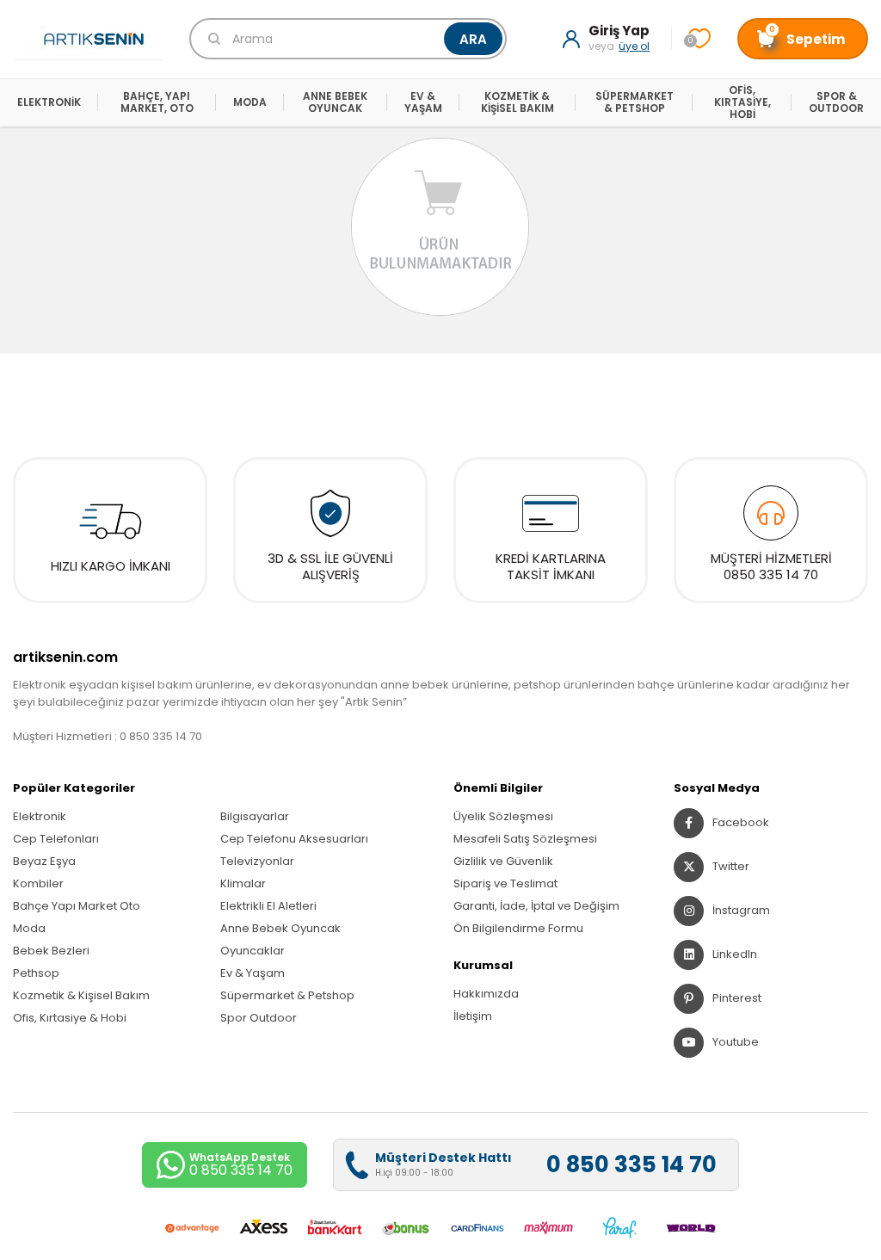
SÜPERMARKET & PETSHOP (634, 102)
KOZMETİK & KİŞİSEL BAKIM (517, 102)
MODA (250, 102)
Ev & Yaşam (252, 973)
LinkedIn (734, 954)
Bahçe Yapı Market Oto (76, 906)
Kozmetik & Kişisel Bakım (81, 995)
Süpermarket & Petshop (287, 995)
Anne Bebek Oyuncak (280, 928)
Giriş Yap (619, 31)
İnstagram (741, 910)
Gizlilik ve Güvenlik (503, 861)
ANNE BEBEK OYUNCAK (335, 102)
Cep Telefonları (56, 839)
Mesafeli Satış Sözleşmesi (525, 839)
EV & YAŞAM (423, 102)
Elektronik (39, 816)
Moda (29, 928)
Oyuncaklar (252, 950)
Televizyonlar (257, 861)
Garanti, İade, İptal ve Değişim (536, 906)
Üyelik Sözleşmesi (503, 816)
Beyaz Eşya (44, 861)
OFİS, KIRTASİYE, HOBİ (742, 102)
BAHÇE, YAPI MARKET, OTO (157, 102)
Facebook (740, 822)
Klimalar (243, 883)
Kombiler (38, 883)
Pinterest (736, 998)
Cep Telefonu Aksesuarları (294, 839)
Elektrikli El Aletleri (268, 906)
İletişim (472, 1016)
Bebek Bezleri (51, 950)
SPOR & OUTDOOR (836, 102)
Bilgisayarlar (254, 816)
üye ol (634, 46)
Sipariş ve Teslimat (505, 883)
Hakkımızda (486, 993)
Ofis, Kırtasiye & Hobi (69, 1018)
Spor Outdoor (258, 1018)
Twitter (730, 866)
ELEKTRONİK (49, 102)
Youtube (735, 1042)
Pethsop (36, 973)
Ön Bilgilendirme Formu (518, 928)
